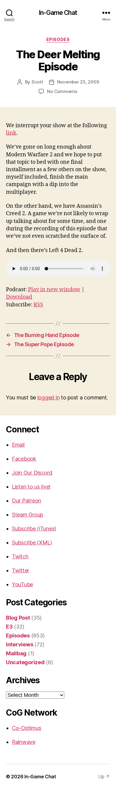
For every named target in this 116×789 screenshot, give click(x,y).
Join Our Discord (32, 473)
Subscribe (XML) (32, 542)
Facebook (24, 459)
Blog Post (18, 618)
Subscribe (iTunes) (34, 528)
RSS (38, 304)
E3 (9, 626)
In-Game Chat (58, 13)
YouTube (22, 584)
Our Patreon (26, 500)
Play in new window (54, 289)
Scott (37, 82)
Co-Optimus (26, 728)
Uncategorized (25, 662)
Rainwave (23, 742)
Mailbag (16, 653)
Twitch (20, 556)
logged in (48, 397)
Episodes (58, 39)
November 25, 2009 (78, 82)
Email (18, 445)
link (11, 133)
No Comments (62, 91)
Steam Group (27, 514)
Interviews (19, 644)
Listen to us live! (31, 487)
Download (19, 297)
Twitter (20, 570)
